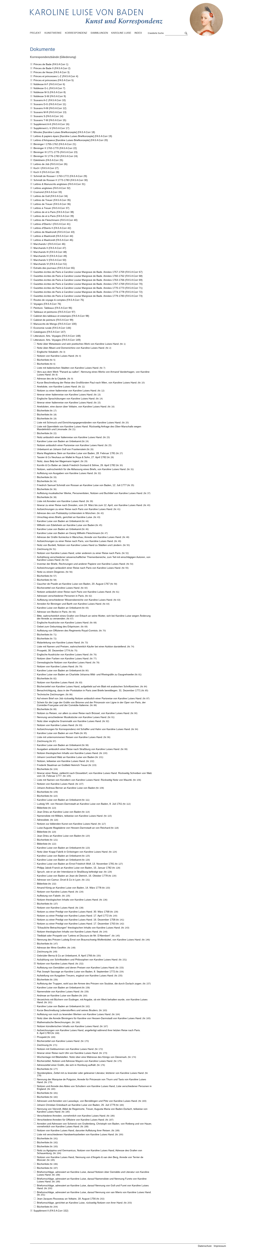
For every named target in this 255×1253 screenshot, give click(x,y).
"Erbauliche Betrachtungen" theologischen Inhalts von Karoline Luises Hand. (79, 927)
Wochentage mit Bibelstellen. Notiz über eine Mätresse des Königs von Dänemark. (82, 1057)
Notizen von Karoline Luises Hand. (56, 355)
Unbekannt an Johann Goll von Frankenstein (61, 449)
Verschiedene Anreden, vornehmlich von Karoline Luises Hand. (71, 1115)
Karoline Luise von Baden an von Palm (58, 733)
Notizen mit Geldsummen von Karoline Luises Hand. (65, 1049)
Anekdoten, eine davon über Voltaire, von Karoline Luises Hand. (72, 406)
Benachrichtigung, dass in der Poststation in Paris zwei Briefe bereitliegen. (89, 690)
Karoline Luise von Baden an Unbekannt (59, 441)
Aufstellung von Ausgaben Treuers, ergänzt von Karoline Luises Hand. (75, 975)
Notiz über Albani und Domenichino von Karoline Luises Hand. (71, 347)
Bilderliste (42, 807)
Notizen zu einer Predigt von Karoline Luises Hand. (73, 911)
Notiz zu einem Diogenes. (51, 571)
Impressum (220, 1245)
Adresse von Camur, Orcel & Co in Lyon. (59, 879)
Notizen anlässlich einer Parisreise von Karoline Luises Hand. (70, 445)
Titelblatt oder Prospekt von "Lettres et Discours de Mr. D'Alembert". (74, 935)
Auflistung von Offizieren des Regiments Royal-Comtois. (67, 630)
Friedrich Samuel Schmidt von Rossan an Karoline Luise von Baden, (82, 485)
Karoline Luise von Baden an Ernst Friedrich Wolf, (75, 863)
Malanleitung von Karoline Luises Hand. (58, 642)
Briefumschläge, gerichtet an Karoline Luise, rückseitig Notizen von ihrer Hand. (80, 1202)
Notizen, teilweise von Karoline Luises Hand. (61, 761)
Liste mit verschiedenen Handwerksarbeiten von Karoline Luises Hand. (75, 1134)
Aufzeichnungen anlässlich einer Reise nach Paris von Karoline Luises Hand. (79, 567)
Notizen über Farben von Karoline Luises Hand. (63, 658)
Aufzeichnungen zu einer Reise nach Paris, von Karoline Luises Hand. (75, 541)
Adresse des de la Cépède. (52, 378)
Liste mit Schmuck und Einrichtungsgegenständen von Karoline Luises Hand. (79, 422)
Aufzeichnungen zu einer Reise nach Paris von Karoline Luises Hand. (75, 509)
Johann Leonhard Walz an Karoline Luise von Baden (66, 757)
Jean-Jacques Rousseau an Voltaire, (66, 1198)
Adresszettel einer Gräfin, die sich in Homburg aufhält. (66, 1065)
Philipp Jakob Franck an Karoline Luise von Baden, (74, 867)
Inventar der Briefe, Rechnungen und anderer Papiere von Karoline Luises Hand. (81, 563)
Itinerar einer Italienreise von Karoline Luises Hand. (65, 394)
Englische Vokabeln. (48, 351)
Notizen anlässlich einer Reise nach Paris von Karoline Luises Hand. (74, 591)
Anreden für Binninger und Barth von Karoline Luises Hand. (69, 603)
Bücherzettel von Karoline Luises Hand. (58, 587)
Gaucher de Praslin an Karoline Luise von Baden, (73, 583)
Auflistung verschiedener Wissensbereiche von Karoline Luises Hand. (75, 599)
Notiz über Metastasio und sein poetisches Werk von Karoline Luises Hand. (78, 343)
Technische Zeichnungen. (51, 694)
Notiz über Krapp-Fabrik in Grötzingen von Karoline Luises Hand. (72, 851)
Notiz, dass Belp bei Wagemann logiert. (58, 461)
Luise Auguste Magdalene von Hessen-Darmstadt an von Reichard (73, 827)
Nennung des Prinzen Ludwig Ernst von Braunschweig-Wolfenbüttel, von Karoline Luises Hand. (89, 939)
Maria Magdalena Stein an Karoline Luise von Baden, (76, 453)
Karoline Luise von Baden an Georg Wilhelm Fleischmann (68, 533)
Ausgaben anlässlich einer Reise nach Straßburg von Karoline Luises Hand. (78, 749)
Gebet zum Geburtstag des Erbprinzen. (58, 626)
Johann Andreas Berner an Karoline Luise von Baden (66, 787)
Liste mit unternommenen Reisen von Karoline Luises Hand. (70, 737)
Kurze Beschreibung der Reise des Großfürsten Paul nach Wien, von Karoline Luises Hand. (87, 382)
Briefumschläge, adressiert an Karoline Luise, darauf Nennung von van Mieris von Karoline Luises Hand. (94, 1192)
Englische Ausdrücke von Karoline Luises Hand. (63, 622)
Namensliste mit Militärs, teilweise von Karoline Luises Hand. (70, 815)
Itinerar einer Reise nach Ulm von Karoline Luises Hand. (68, 1053)
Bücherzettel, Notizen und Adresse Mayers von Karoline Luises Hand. (75, 1061)
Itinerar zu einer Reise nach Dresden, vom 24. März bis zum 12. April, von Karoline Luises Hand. (90, 505)
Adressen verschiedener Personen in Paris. (60, 595)
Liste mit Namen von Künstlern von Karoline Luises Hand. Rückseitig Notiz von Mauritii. (84, 779)
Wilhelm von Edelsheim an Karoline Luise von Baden (66, 525)
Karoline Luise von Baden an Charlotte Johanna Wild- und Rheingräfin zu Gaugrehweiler (85, 674)
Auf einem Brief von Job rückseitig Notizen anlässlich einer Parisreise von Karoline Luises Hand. (89, 698)
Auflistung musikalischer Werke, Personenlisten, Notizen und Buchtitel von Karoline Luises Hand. (90, 493)
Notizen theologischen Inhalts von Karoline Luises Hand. (68, 753)
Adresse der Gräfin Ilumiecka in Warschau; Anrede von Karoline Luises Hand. (79, 537)
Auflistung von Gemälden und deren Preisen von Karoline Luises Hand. (76, 967)
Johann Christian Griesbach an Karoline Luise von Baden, (76, 1104)
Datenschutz (205, 1245)
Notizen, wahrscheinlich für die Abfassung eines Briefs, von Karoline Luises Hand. (81, 469)
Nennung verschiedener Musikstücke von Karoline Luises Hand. (72, 717)
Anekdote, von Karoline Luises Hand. (57, 386)
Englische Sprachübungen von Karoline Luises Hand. (66, 398)
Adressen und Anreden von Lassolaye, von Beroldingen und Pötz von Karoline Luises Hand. (87, 1101)
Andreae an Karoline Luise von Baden (58, 995)
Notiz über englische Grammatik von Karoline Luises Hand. (69, 721)
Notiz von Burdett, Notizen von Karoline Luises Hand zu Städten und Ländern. (79, 545)
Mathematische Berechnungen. (54, 1022)
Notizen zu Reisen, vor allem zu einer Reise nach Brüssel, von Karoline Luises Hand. (83, 713)
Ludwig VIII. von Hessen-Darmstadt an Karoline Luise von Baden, (79, 803)
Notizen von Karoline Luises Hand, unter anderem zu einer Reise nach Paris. (79, 553)
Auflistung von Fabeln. (49, 895)
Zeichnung (43, 549)
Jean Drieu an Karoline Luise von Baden (59, 811)
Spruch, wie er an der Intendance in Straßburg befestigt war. (70, 871)
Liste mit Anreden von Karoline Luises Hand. (61, 501)
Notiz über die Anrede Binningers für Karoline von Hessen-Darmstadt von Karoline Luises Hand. (89, 1018)
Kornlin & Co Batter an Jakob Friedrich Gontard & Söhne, (76, 465)
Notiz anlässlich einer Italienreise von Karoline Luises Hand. (69, 437)
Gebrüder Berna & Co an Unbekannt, (64, 955)
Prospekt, (53, 650)
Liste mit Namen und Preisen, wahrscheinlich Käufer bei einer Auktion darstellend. (82, 646)
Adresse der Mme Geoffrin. (52, 947)
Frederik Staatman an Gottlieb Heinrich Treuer (62, 765)
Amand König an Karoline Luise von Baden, (69, 887)
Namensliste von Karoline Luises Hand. (58, 991)
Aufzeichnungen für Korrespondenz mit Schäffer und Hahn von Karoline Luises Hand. (84, 729)
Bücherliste (43, 359)
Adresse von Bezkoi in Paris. (52, 611)
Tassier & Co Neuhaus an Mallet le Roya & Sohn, (71, 457)
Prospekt (42, 1037)
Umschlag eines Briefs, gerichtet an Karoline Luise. (65, 517)
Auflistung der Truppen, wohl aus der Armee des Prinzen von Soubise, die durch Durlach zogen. (89, 983)
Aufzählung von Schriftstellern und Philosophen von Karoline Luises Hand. (77, 959)
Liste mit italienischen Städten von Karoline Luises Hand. (68, 367)
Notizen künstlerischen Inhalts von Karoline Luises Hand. (68, 1026)
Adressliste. (43, 819)
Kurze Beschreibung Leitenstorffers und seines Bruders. (67, 1010)
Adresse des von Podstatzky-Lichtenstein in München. (66, 513)
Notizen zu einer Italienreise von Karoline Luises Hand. (67, 390)
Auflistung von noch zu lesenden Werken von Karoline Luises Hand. (74, 1014)
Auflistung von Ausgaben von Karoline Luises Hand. (65, 473)
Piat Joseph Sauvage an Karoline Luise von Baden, (76, 971)
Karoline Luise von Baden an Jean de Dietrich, (72, 875)
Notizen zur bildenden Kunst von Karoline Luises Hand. (67, 823)
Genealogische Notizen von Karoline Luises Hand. (64, 662)
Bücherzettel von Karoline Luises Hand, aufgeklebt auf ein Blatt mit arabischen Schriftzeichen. (88, 686)
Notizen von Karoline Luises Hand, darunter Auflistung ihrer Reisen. (74, 1130)
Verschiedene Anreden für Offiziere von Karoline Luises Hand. (71, 1119)
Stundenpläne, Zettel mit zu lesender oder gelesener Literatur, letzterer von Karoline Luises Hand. (90, 1073)
